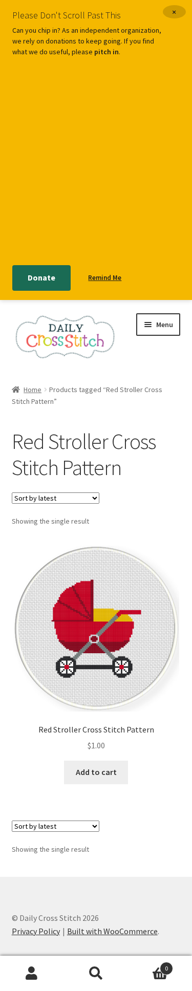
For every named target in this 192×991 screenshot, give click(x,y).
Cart (148, 964)
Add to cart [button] (96, 772)
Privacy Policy (36, 931)
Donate (41, 277)
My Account (32, 973)
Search (96, 973)
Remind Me (104, 277)
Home (32, 389)
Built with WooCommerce (112, 931)
